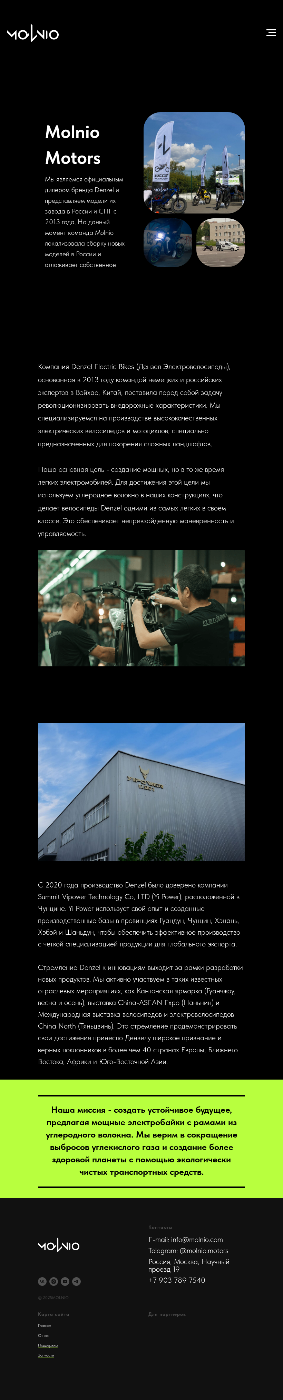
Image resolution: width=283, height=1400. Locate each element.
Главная (44, 1325)
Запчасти (46, 1355)
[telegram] (76, 1281)
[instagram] (53, 1281)
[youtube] (65, 1281)
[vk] (42, 1281)
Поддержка (48, 1345)
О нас (43, 1335)
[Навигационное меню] (271, 32)
